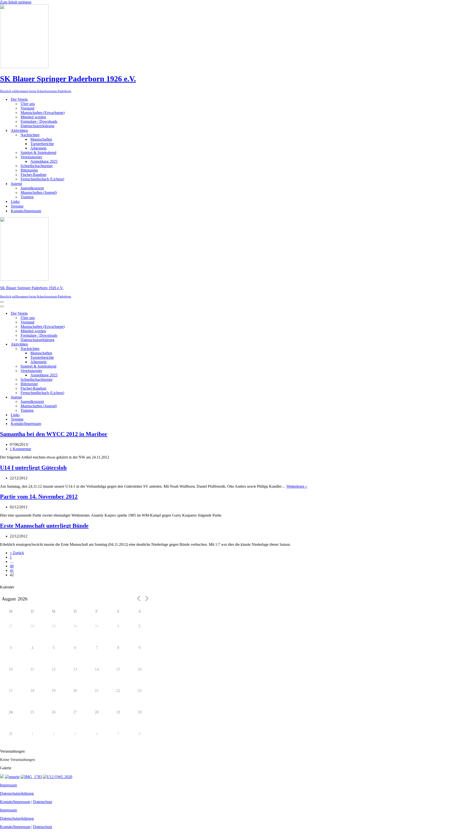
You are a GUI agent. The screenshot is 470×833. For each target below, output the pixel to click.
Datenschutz (42, 802)
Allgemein (38, 148)
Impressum (8, 785)
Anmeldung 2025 (44, 161)
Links (15, 201)
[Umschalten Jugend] (85, 397)
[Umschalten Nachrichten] (85, 349)
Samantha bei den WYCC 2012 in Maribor (53, 434)
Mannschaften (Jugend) (39, 192)
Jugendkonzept (32, 188)
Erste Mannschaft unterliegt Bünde (44, 525)
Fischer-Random (33, 175)
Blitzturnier (29, 170)
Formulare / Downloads (39, 121)
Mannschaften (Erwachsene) (43, 113)
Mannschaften (41, 139)
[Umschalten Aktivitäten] (85, 344)
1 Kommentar (20, 449)
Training (27, 197)
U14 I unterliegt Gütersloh (33, 467)
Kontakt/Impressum (26, 211)
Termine (17, 206)
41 (12, 570)
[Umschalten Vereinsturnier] (85, 371)
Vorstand (27, 108)
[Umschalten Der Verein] (85, 313)
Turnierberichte (42, 144)
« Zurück (17, 553)
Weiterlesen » (296, 486)
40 (12, 566)
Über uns (28, 104)
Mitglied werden (33, 117)
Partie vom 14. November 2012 (39, 496)
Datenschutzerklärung (37, 126)
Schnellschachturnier (37, 166)
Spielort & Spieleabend (38, 152)
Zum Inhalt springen (15, 2)
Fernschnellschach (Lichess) (42, 179)
